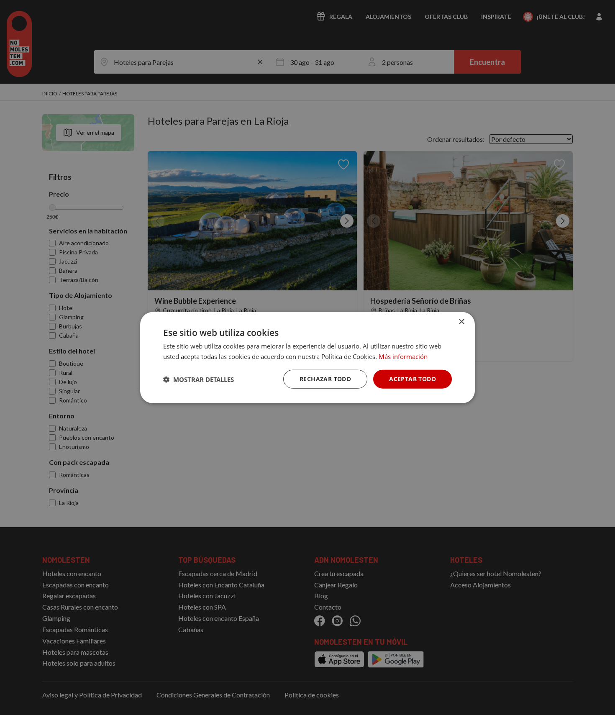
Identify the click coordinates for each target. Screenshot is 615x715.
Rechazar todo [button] (325, 379)
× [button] (461, 321)
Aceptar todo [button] (412, 379)
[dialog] (307, 357)
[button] (198, 379)
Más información (403, 356)
